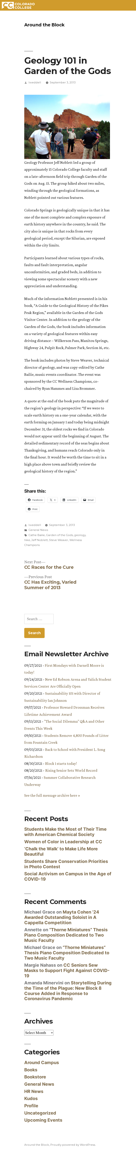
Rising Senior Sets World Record (71, 770)
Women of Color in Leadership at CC (63, 841)
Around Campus (41, 1062)
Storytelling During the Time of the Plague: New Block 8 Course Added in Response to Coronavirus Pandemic (68, 990)
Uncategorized (40, 1113)
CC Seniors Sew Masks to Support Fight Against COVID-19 (67, 970)
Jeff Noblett (39, 540)
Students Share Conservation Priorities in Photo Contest (66, 864)
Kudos (31, 1098)
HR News (33, 1091)
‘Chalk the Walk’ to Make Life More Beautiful (61, 851)
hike (27, 540)
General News (38, 530)
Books (30, 1069)
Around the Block (44, 24)
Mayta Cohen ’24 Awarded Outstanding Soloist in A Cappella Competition (61, 917)
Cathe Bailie (37, 535)
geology (80, 535)
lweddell (35, 82)
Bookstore (35, 1076)
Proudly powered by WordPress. (73, 1144)
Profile (31, 1105)
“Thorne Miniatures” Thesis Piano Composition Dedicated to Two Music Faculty (66, 935)
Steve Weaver (58, 540)
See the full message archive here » (52, 795)
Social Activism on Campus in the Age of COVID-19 (67, 876)
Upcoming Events (43, 1120)
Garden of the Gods (59, 535)
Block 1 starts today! (61, 763)
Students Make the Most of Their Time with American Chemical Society (65, 831)
